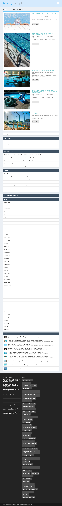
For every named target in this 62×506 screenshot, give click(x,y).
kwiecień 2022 (7, 270)
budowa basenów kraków (29, 403)
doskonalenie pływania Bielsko (30, 417)
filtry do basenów (27, 425)
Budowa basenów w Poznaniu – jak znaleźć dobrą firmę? (44, 14)
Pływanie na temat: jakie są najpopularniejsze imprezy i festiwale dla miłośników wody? (23, 187)
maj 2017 (6, 320)
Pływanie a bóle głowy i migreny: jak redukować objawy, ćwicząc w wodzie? (11, 404)
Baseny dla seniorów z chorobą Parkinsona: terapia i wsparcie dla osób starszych (25, 340)
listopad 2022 (7, 252)
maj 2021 (6, 294)
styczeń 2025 (7, 220)
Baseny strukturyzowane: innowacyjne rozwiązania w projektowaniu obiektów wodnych (23, 190)
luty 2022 (6, 276)
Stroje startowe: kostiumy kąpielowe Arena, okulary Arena (20, 367)
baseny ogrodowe (27, 388)
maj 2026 (6, 205)
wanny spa (32, 486)
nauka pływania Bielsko (28, 446)
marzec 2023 (7, 240)
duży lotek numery (27, 419)
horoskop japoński (27, 430)
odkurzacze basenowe (28, 455)
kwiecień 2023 (7, 237)
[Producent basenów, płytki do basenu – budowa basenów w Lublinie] (17, 50)
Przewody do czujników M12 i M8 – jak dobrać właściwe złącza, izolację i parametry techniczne (24, 157)
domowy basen (26, 414)
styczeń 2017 (7, 329)
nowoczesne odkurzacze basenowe (29, 452)
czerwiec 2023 (7, 231)
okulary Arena (26, 461)
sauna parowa (26, 473)
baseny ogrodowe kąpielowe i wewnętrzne (30, 391)
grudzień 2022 (7, 249)
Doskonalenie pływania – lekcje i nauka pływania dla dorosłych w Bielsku (19, 179)
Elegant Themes (15, 504)
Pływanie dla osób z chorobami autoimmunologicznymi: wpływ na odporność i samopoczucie (28, 356)
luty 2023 (6, 243)
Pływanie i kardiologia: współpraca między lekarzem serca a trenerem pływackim (25, 352)
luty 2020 (6, 311)
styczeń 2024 (7, 223)
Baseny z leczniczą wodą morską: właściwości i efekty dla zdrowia (18, 185)
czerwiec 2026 (7, 202)
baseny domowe (26, 382)
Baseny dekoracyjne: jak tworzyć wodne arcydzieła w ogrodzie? (17, 176)
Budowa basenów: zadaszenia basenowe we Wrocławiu (44, 112)
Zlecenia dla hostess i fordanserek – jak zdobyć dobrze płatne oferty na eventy (25, 348)
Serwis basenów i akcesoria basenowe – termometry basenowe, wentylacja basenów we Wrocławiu (44, 91)
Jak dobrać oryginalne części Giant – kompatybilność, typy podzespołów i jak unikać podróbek (24, 160)
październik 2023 (7, 225)
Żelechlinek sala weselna (29, 497)
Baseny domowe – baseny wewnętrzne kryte (44, 70)
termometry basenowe (28, 484)
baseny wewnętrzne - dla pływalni (29, 395)
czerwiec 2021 (7, 291)
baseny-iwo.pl (39, 16)
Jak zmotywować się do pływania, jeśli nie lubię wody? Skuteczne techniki (19, 182)
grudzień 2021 (7, 282)
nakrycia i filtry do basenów (29, 443)
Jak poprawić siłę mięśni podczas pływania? (17, 360)
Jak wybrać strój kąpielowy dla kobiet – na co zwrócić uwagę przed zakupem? (20, 163)
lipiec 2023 (6, 228)
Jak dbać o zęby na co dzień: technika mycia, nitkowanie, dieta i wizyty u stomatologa (22, 154)
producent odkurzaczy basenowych (28, 467)
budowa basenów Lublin (28, 406)
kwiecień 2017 (7, 323)
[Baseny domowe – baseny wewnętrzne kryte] (17, 78)
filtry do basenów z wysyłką (29, 427)
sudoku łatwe (26, 481)
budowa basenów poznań (29, 409)
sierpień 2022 (7, 258)
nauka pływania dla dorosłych (30, 448)
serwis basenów (35, 473)
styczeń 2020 (7, 314)
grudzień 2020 (7, 302)
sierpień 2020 (7, 308)
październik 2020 (7, 305)
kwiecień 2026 (7, 208)
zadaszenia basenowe (28, 492)
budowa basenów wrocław (29, 411)
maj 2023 (6, 234)
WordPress (29, 504)
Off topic (6, 147)
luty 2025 (6, 217)
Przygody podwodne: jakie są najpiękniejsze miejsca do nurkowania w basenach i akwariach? (11, 396)
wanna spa (25, 486)
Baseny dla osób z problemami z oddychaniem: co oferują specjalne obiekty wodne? (10, 385)
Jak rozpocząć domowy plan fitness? (16, 336)
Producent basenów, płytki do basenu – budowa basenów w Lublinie (43, 34)
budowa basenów (27, 401)
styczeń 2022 (7, 279)
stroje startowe (27, 478)
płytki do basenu (27, 470)
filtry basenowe (27, 422)
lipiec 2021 (6, 288)
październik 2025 (7, 214)
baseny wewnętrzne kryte (29, 398)
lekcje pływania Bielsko (28, 440)
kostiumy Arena (26, 435)
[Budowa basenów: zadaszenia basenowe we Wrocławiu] (17, 120)
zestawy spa (26, 494)
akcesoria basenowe (27, 380)
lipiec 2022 (6, 261)
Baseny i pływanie (50, 16)
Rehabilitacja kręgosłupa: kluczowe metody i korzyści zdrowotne (18, 166)
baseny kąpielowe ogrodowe (29, 385)
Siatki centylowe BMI (28, 476)
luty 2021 (6, 300)
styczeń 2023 (7, 246)
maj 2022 (6, 267)
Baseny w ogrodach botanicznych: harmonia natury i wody (20, 344)
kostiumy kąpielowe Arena (29, 438)
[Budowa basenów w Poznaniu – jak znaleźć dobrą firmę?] (17, 21)
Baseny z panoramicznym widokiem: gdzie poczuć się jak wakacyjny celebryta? (11, 390)
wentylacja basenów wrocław (30, 489)
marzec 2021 (7, 297)
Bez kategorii (7, 144)
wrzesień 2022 (7, 255)
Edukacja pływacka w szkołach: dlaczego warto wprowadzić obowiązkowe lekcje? (25, 364)
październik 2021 (7, 285)
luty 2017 (6, 326)
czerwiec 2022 (7, 264)
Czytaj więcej (35, 24)
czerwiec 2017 (7, 317)
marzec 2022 (7, 273)
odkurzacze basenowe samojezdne (28, 458)
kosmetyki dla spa (27, 432)
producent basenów (28, 464)
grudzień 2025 (7, 211)
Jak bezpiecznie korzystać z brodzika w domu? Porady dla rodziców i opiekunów (21, 173)
